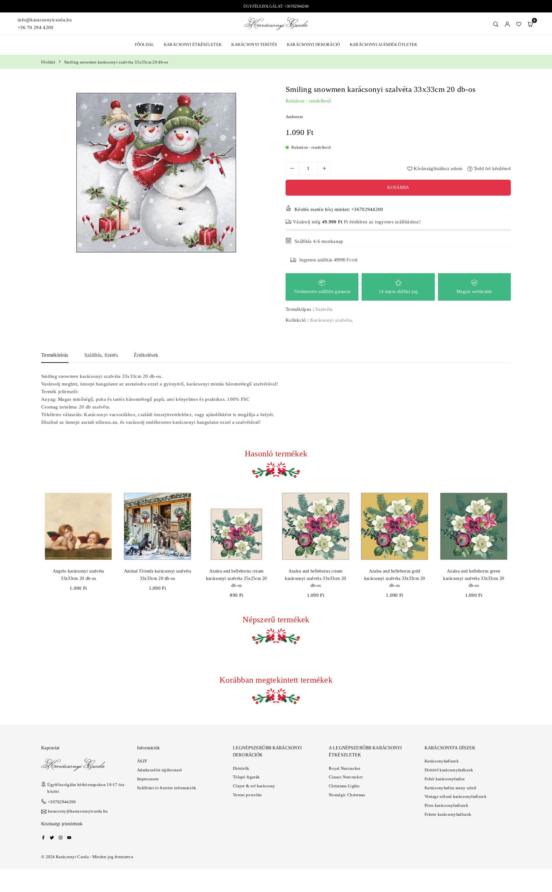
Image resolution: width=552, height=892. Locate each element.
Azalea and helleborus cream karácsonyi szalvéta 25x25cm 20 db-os (236, 578)
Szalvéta (324, 309)
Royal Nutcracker (345, 768)
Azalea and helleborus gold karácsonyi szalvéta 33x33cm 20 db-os (394, 578)
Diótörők (241, 768)
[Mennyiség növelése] (324, 168)
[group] (156, 172)
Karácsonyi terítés (254, 44)
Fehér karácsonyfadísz (445, 778)
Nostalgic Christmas (347, 794)
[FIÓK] (507, 24)
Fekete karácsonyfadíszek (448, 814)
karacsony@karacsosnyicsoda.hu (78, 811)
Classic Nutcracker (346, 777)
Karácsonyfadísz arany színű (450, 787)
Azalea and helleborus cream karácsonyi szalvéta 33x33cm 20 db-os (315, 578)
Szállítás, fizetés (101, 355)
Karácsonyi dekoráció (313, 44)
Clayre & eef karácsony (254, 785)
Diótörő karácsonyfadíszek (449, 770)
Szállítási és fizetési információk (166, 787)
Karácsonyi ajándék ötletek (384, 44)
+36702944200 (62, 801)
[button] (530, 24)
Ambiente (294, 116)
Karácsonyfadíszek (442, 761)
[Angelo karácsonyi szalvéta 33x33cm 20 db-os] (78, 526)
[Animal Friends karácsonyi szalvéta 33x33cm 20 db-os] (158, 526)
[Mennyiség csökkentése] (292, 168)
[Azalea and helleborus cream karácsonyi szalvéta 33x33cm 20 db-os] (316, 526)
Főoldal (144, 44)
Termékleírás (54, 355)
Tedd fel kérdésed (491, 168)
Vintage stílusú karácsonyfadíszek (456, 796)
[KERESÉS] (496, 24)
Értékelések (146, 355)
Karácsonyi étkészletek (193, 44)
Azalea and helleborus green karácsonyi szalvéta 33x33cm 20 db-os (473, 578)
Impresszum (147, 778)
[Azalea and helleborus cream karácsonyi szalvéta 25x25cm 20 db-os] (236, 526)
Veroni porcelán (247, 794)
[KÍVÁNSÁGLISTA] (519, 24)
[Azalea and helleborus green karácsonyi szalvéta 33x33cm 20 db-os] (474, 526)
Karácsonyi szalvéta (331, 320)
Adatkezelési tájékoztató (159, 770)
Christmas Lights (344, 785)
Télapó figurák (246, 777)
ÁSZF (142, 761)
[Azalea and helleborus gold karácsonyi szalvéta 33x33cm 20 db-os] (395, 526)
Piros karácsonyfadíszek (446, 805)
